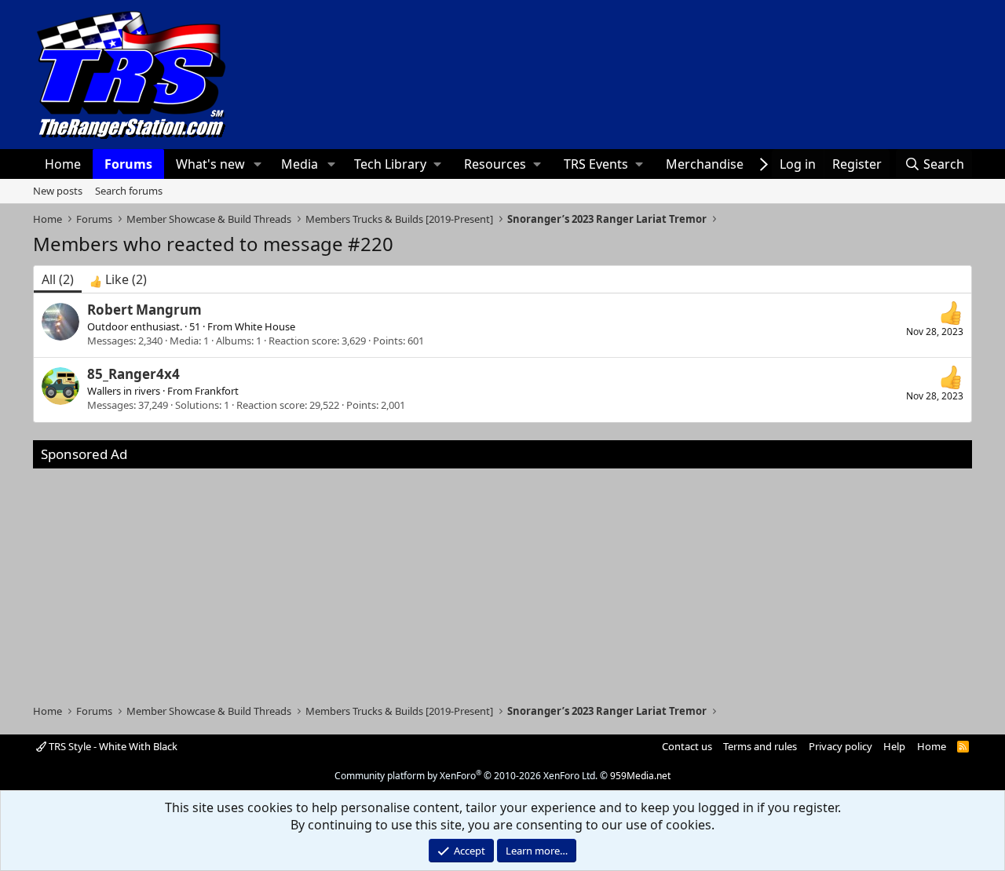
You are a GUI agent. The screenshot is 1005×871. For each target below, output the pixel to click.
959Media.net (640, 775)
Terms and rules (760, 746)
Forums (128, 164)
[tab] (118, 279)
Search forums (129, 191)
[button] (258, 164)
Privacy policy (840, 746)
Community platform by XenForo (466, 775)
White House (265, 326)
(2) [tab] (58, 279)
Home (63, 164)
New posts (57, 191)
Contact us (687, 746)
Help (894, 746)
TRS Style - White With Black (111, 746)
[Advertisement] (502, 578)
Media (299, 164)
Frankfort (217, 391)
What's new (210, 164)
